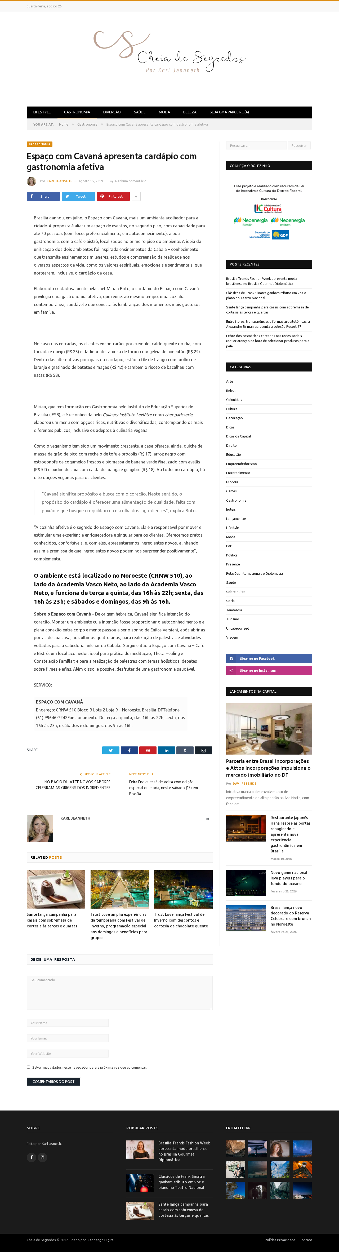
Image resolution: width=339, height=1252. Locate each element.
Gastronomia (77, 112)
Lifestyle (42, 112)
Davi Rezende (245, 783)
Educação (233, 454)
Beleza (190, 112)
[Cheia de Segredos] (169, 58)
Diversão (112, 112)
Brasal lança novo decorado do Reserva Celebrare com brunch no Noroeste (291, 916)
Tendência (234, 610)
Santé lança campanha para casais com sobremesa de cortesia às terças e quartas (52, 921)
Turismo (232, 619)
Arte (229, 381)
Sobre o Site (236, 592)
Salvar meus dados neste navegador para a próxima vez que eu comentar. (89, 1067)
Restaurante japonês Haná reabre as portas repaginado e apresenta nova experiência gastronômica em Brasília (290, 834)
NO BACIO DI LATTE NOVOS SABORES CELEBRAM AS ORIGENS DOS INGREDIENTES (73, 785)
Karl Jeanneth (60, 181)
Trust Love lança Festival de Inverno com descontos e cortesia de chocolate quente (181, 921)
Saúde (140, 112)
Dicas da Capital (238, 436)
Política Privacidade (280, 1240)
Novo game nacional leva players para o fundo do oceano (289, 878)
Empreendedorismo (241, 464)
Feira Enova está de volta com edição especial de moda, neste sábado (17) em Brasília (163, 788)
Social (230, 601)
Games (231, 491)
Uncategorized (237, 628)
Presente (233, 564)
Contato (306, 1240)
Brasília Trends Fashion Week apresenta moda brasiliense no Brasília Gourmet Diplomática (184, 1152)
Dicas (230, 427)
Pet (228, 546)
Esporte (232, 482)
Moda (164, 112)
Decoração (234, 418)
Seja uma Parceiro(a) (229, 112)
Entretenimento (238, 473)
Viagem (232, 637)
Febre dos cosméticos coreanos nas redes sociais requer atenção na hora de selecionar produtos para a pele (267, 341)
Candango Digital (100, 1240)
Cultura (231, 409)
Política (232, 555)
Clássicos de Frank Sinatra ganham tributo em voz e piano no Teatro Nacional (181, 1182)
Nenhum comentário (130, 181)
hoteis (231, 509)
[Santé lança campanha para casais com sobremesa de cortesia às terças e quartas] (56, 889)
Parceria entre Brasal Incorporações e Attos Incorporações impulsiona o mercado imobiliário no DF (268, 768)
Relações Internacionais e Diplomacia (254, 573)
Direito (231, 445)
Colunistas (234, 399)
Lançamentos (236, 518)
